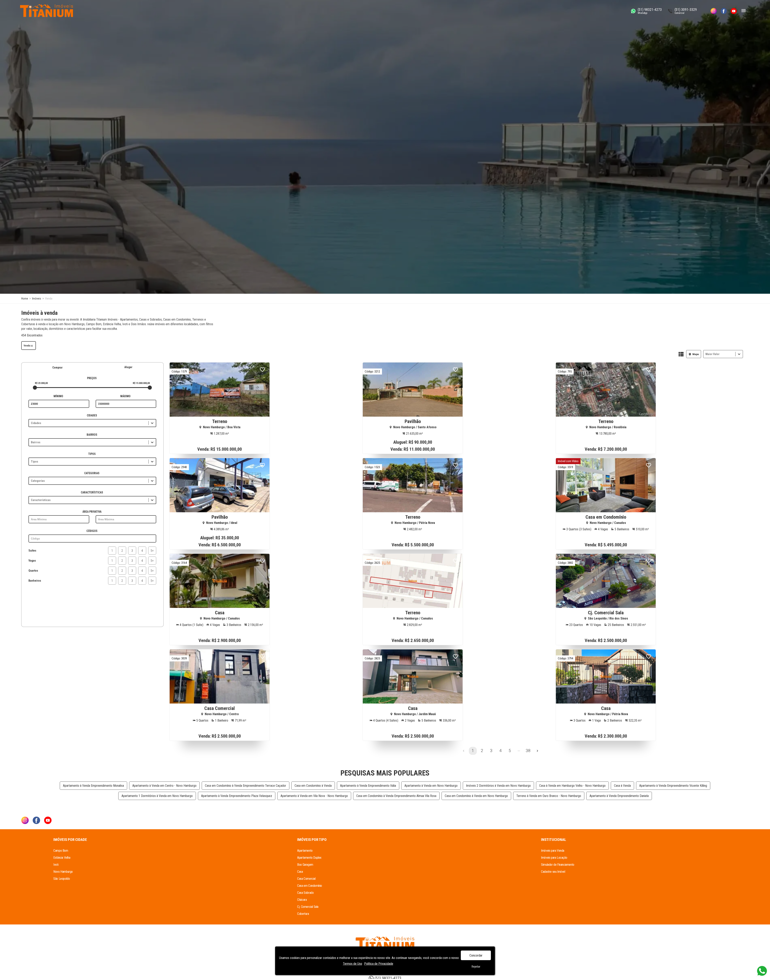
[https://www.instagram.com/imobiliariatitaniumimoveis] (714, 11)
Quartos (33, 570)
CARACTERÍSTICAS (92, 492)
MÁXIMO (125, 396)
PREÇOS (92, 378)
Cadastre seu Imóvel (553, 872)
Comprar (57, 367)
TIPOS (92, 454)
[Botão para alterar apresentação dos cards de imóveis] (681, 354)
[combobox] (705, 354)
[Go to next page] (537, 751)
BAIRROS (92, 434)
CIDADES (92, 415)
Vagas (32, 560)
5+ (152, 551)
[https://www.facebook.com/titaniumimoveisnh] (724, 11)
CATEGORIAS (91, 473)
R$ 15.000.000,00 (141, 383)
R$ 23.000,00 (41, 383)
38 (528, 750)
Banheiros (34, 580)
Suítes (32, 550)
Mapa (695, 354)
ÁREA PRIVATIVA (91, 511)
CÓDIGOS (91, 531)
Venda (27, 345)
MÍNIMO (58, 396)
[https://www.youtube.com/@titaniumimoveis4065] (734, 11)
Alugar (128, 367)
